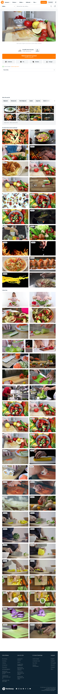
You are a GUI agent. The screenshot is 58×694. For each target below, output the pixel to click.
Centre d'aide (35, 658)
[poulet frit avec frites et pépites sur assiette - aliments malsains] (15, 168)
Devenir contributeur (35, 665)
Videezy (4, 662)
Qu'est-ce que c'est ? (15, 66)
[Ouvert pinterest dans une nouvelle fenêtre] (23, 688)
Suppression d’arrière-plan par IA (5, 676)
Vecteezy (4, 660)
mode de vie (46, 100)
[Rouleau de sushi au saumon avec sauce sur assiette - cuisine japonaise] (42, 263)
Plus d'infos (5, 69)
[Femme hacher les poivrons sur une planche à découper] (42, 630)
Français (52, 666)
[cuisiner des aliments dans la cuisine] (15, 232)
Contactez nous (35, 660)
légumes (38, 100)
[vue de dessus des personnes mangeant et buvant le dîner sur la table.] (15, 200)
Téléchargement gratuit (29, 56)
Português (52, 662)
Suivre (37, 51)
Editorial (28, 2)
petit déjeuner (22, 100)
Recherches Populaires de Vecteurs (20, 668)
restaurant (13, 100)
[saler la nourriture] (43, 248)
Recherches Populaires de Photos (20, 672)
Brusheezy (4, 658)
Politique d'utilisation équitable (46, 689)
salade (31, 100)
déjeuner (5, 100)
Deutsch (52, 664)
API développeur (6, 668)
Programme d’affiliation (20, 664)
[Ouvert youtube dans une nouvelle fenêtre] (30, 688)
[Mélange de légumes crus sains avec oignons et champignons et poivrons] (42, 232)
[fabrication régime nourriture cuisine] (15, 440)
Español (52, 660)
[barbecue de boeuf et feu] (42, 152)
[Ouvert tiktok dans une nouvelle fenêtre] (25, 688)
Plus (34, 2)
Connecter (50, 2)
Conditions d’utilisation (50, 688)
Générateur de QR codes (5, 680)
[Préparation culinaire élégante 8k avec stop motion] (42, 184)
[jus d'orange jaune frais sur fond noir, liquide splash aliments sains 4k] (15, 279)
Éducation (4, 666)
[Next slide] (52, 100)
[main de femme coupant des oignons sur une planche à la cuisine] (15, 614)
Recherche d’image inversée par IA (5, 672)
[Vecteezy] (2, 2)
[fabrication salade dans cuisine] (15, 408)
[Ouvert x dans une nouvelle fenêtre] (27, 688)
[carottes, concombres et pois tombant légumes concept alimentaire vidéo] (15, 136)
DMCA (18, 661)
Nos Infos (34, 662)
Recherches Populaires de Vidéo (20, 677)
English (51, 658)
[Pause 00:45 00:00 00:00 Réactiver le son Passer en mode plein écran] (29, 26)
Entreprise (4, 664)
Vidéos (21, 2)
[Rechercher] (51, 6)
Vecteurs (7, 2)
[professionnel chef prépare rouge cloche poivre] (42, 360)
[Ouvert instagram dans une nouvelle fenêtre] (18, 688)
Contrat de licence (19, 659)
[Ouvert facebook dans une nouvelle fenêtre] (16, 688)
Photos (14, 2)
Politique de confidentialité (49, 688)
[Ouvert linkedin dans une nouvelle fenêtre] (21, 688)
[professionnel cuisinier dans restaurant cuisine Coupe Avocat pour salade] (15, 392)
